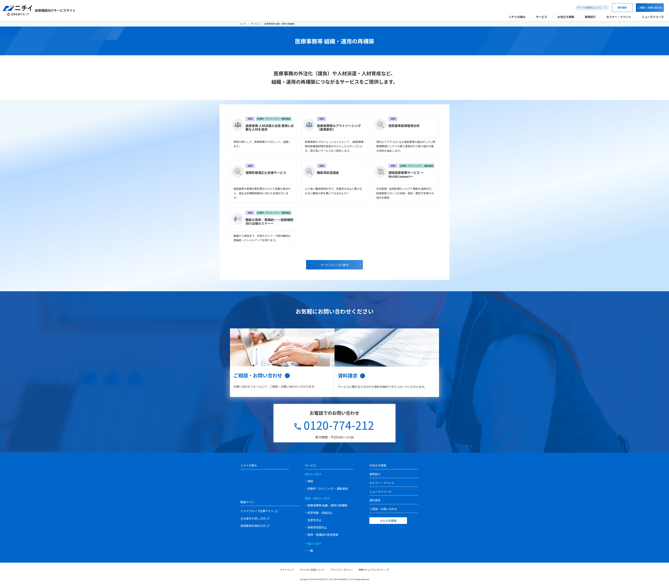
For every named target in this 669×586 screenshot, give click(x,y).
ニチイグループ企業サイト (257, 511)
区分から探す (313, 474)
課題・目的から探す (317, 498)
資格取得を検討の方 (253, 526)
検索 (605, 7)
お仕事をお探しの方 (253, 518)
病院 (310, 481)
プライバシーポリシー (341, 569)
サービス (255, 23)
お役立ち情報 (566, 17)
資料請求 (347, 375)
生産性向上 (314, 520)
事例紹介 (590, 17)
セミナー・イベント (618, 17)
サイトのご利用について (311, 569)
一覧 (310, 551)
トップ (242, 23)
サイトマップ (287, 569)
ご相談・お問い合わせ (257, 375)
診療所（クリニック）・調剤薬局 (327, 488)
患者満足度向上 (317, 527)
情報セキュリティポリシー (372, 569)
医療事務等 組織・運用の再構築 (327, 505)
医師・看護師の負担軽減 (322, 534)
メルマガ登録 (388, 521)
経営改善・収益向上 (320, 512)
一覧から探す (313, 544)
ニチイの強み (517, 17)
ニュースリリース (653, 17)
